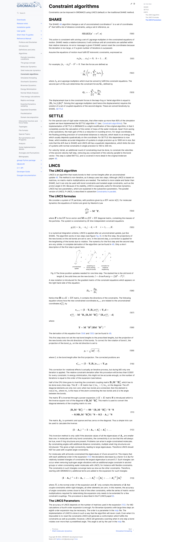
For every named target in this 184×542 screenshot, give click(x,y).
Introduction (23, 46)
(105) (92, 333)
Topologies (23, 127)
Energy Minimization (28, 89)
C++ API (20, 168)
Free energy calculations (30, 97)
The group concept (28, 63)
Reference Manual (24, 39)
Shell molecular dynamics (31, 70)
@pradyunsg (68, 539)
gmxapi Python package (26, 160)
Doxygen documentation (26, 175)
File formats (23, 130)
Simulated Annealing (29, 78)
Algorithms (23, 53)
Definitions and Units (27, 50)
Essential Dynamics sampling (28, 105)
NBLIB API (21, 164)
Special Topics (24, 134)
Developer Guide (23, 172)
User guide (21, 31)
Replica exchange (27, 100)
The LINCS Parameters (153, 20)
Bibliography (24, 157)
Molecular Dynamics (29, 67)
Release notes (22, 23)
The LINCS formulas (152, 17)
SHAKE (146, 7)
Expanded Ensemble (28, 110)
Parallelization (26, 113)
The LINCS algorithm (152, 15)
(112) (89, 457)
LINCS (146, 12)
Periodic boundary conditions (28, 58)
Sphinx (58, 539)
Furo (76, 539)
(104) (83, 333)
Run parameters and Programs (27, 139)
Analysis (22, 143)
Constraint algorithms (29, 74)
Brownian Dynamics (28, 85)
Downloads (21, 20)
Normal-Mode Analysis (29, 93)
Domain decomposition (29, 117)
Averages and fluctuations (29, 153)
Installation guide (23, 27)
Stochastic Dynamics (29, 82)
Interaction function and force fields (28, 122)
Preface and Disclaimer (28, 42)
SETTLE (146, 9)
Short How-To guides (25, 35)
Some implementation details (27, 148)
